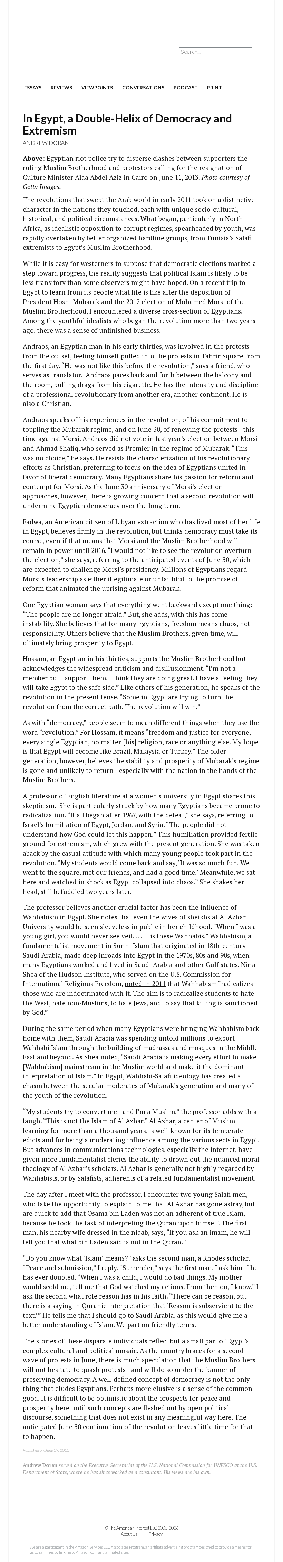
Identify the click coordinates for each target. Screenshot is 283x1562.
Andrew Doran (46, 142)
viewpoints (97, 87)
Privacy (156, 1534)
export (225, 1038)
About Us (129, 1534)
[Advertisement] (141, 17)
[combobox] (215, 51)
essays (32, 87)
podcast (186, 87)
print (214, 87)
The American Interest (64, 61)
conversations (143, 87)
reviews (61, 87)
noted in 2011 (145, 983)
